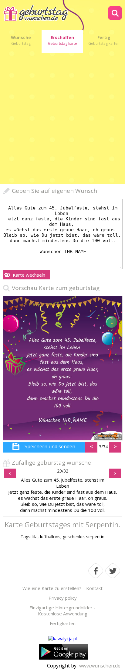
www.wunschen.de (99, 665)
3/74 (103, 447)
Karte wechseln (29, 275)
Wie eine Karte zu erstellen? (51, 588)
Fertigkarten (63, 623)
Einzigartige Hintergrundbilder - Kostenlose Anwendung (62, 610)
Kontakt (94, 588)
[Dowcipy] (62, 638)
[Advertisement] (62, 118)
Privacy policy (63, 598)
